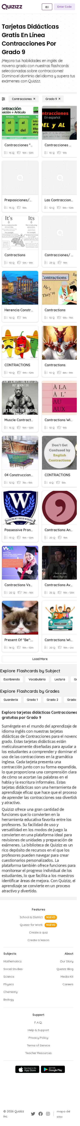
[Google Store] (53, 1069)
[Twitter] (33, 1114)
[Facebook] (40, 1114)
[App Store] (27, 1069)
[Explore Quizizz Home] (12, 7)
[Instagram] (48, 1114)
